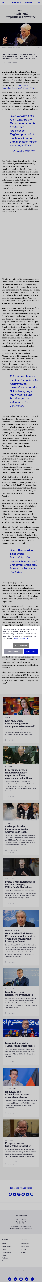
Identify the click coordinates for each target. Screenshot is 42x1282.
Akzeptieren (30, 651)
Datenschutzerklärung (20, 638)
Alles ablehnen (21, 645)
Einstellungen (13, 651)
